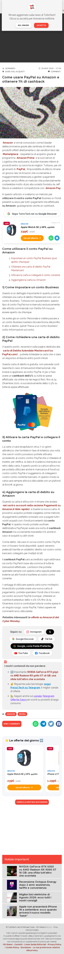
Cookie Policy (12, 947)
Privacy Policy (54, 944)
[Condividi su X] (51, 724)
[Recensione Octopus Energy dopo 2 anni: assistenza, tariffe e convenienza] (12, 884)
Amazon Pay (53, 188)
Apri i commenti (12, 724)
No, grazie (23, 25)
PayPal (22, 714)
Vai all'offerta (31, 238)
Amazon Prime (26, 157)
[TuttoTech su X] (50, 631)
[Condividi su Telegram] (57, 238)
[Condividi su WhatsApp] (51, 238)
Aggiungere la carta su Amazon (28, 279)
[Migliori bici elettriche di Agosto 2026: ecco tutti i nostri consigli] (12, 897)
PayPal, (21, 169)
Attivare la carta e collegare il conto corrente (35, 275)
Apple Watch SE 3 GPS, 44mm (37, 227)
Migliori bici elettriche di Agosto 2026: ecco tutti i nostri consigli (35, 897)
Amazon (8, 142)
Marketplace (10, 154)
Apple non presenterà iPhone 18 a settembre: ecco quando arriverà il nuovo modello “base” (38, 911)
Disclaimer (26, 947)
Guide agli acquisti (15, 71)
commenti (56, 71)
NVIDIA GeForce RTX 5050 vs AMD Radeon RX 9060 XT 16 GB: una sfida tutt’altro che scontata (37, 871)
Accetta (41, 25)
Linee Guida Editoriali (35, 944)
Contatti (18, 944)
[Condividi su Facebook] (59, 724)
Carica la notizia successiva (32, 802)
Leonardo (10, 68)
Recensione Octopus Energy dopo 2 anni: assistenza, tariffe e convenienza (37, 884)
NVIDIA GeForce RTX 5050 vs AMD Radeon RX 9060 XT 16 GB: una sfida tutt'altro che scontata (34, 676)
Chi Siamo (8, 944)
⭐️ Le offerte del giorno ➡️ (24, 740)
